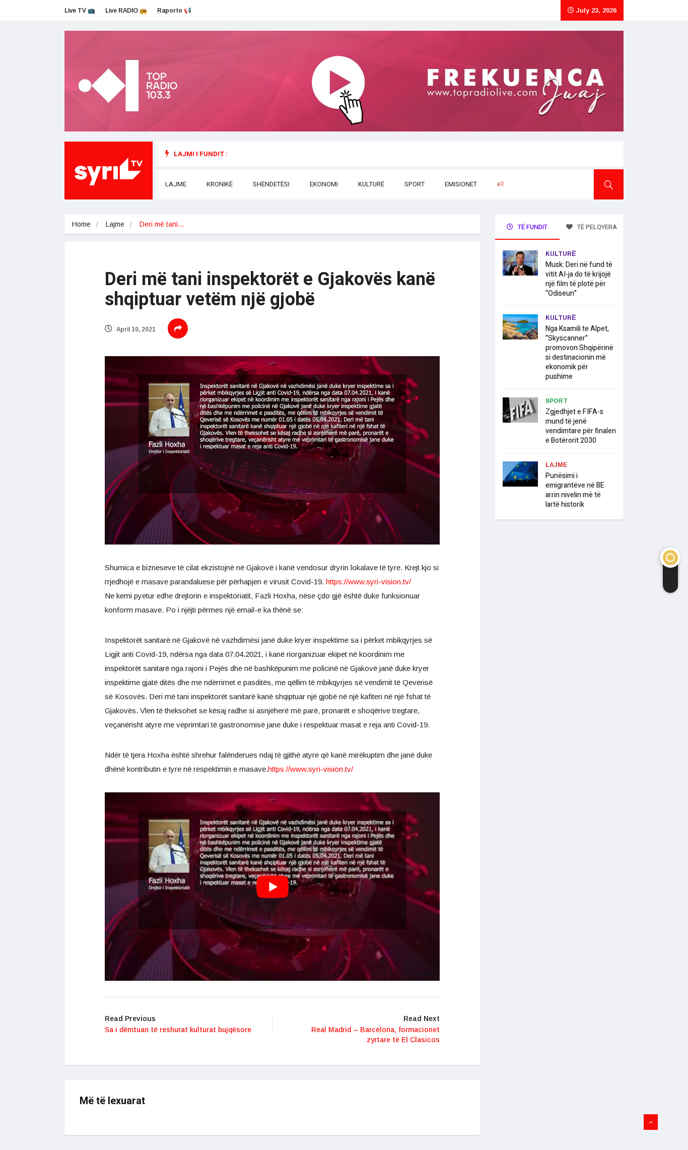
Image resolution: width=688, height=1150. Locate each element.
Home (81, 224)
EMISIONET (461, 184)
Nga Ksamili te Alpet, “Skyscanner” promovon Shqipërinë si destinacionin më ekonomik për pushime (579, 352)
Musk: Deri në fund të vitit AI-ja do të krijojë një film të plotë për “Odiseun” (578, 279)
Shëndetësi (271, 184)
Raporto (520, 184)
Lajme (175, 184)
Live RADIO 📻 (126, 10)
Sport (414, 184)
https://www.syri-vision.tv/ (368, 581)
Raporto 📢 (174, 10)
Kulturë (371, 184)
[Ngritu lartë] (651, 1122)
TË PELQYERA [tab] (596, 227)
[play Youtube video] (272, 886)
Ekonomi (324, 184)
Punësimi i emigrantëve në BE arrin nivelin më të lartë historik (574, 490)
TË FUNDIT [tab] (531, 227)
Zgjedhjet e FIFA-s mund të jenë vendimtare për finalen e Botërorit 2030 (580, 426)
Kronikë (220, 184)
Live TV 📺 (79, 10)
